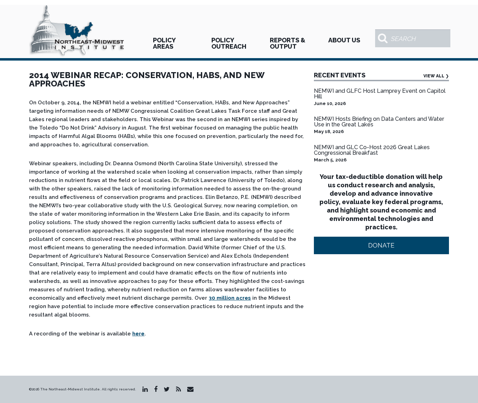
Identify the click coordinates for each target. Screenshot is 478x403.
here (138, 334)
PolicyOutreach (228, 43)
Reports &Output (287, 43)
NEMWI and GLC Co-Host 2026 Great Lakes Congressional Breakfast (372, 150)
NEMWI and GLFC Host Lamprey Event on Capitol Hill (379, 94)
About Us (344, 40)
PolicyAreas (164, 43)
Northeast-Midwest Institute (77, 31)
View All (436, 76)
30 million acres (230, 298)
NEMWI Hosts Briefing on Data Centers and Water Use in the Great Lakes (379, 122)
